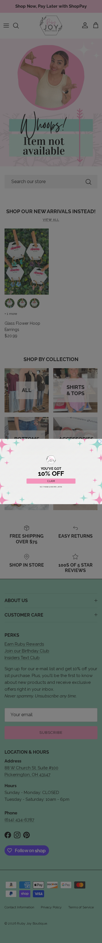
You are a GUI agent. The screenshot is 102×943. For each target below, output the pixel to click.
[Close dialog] (99, 441)
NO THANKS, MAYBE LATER (51, 487)
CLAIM (51, 480)
